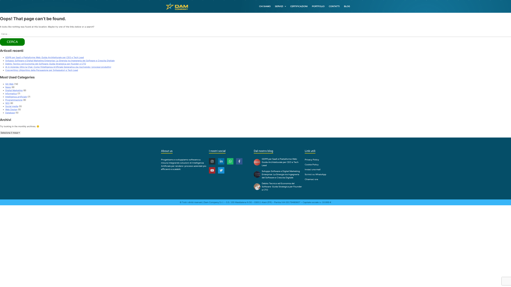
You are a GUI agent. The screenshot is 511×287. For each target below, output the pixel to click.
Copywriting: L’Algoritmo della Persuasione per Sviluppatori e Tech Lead (41, 70)
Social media (11, 106)
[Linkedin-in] (221, 161)
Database (10, 112)
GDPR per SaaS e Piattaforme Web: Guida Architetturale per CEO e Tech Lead (44, 57)
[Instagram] (212, 161)
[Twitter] (221, 170)
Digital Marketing (14, 90)
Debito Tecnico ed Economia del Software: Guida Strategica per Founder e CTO (45, 63)
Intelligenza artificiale (16, 96)
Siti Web (9, 84)
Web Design (11, 109)
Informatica (11, 93)
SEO (7, 103)
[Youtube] (212, 170)
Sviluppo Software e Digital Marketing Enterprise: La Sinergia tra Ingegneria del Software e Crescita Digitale (60, 60)
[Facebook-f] (239, 161)
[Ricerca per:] (255, 34)
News (8, 87)
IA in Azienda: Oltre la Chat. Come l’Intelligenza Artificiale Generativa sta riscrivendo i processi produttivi (58, 67)
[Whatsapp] (230, 161)
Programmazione (13, 100)
